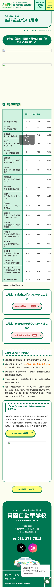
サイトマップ (10, 579)
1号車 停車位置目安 (22, 335)
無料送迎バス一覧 (26, 489)
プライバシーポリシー (13, 575)
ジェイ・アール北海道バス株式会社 (25, 510)
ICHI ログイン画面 (20, 433)
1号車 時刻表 (20, 306)
